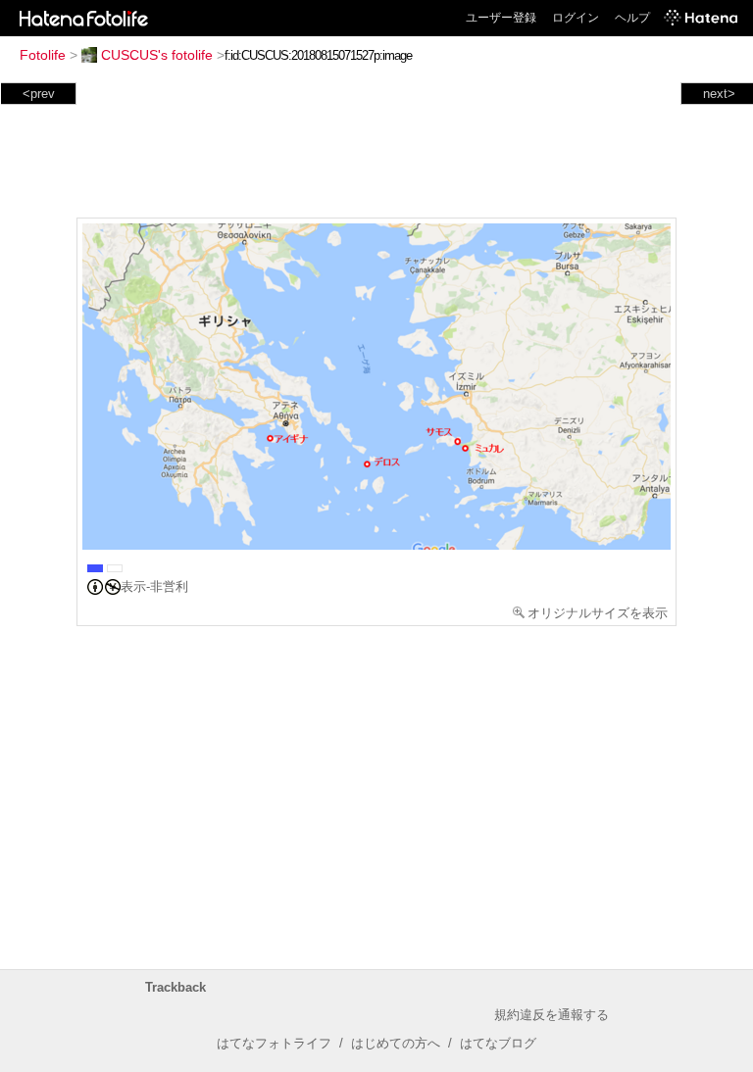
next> (719, 93)
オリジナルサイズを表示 (597, 613)
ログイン (575, 17)
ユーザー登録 (501, 17)
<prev (39, 93)
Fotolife (43, 55)
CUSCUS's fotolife (157, 55)
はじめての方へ (395, 1043)
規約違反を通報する (551, 1014)
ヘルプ (632, 17)
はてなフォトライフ (274, 1043)
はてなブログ (498, 1043)
